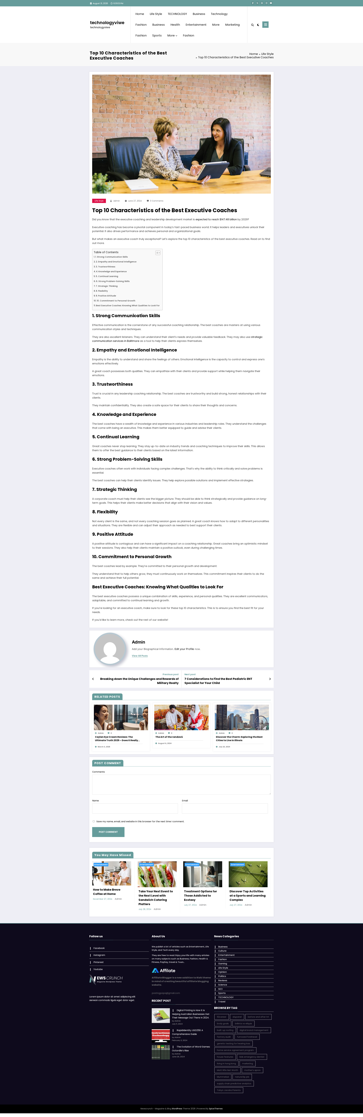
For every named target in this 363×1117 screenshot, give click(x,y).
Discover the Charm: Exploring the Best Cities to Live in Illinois (239, 738)
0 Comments (156, 200)
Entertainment (196, 25)
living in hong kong (226, 1063)
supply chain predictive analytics (234, 1083)
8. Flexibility (102, 290)
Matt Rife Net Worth (227, 1070)
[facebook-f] (253, 3)
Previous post (171, 674)
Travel (221, 1001)
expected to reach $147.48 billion (216, 219)
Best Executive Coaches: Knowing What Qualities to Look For (128, 305)
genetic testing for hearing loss (233, 1043)
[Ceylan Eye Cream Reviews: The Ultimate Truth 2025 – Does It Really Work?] (121, 717)
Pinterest (98, 962)
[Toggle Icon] (265, 24)
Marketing (232, 25)
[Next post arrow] (270, 679)
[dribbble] (262, 3)
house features (225, 1056)
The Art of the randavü (169, 737)
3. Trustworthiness (105, 266)
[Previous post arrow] (93, 679)
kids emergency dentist (251, 1056)
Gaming (222, 963)
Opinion (222, 972)
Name (95, 800)
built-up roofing (225, 1030)
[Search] (252, 25)
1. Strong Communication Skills (111, 256)
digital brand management (254, 1030)
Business (199, 14)
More (216, 25)
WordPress (177, 1108)
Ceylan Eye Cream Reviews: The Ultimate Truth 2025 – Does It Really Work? (116, 738)
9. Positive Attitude (106, 295)
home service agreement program (235, 1050)
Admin (116, 200)
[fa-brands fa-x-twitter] (257, 3)
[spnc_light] (258, 24)
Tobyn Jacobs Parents (229, 1090)
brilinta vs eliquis (243, 1023)
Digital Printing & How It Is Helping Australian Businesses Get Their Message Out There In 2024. (190, 1014)
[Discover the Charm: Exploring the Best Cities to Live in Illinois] (242, 717)
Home (139, 14)
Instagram (99, 955)
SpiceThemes (216, 1108)
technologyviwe (107, 23)
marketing (247, 1063)
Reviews (222, 980)
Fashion (141, 25)
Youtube (98, 969)
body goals (223, 1023)
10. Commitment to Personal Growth (116, 300)
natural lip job (242, 1076)
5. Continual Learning (107, 276)
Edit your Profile (184, 649)
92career (221, 1016)
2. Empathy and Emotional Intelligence (116, 261)
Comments (98, 771)
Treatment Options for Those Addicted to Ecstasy (200, 895)
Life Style (156, 14)
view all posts (140, 655)
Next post (190, 674)
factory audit (224, 1036)
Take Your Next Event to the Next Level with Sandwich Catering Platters (156, 897)
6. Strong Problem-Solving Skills (113, 281)
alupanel (237, 1016)
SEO (220, 989)
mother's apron (252, 1070)
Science (222, 984)
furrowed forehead (247, 1036)
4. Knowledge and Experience (111, 271)
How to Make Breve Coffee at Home (106, 892)
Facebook (99, 948)
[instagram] (266, 3)
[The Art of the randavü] (181, 717)
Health (175, 25)
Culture (222, 950)
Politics (222, 976)
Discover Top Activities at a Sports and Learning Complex (248, 895)
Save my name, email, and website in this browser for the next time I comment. (140, 821)
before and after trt (258, 1016)
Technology (219, 14)
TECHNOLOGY (177, 14)
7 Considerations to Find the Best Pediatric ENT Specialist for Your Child (218, 681)
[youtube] (271, 3)
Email (185, 800)
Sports (157, 35)
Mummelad (223, 1076)
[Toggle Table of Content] (156, 252)
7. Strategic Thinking (107, 286)
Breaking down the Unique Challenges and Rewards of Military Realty (139, 681)
